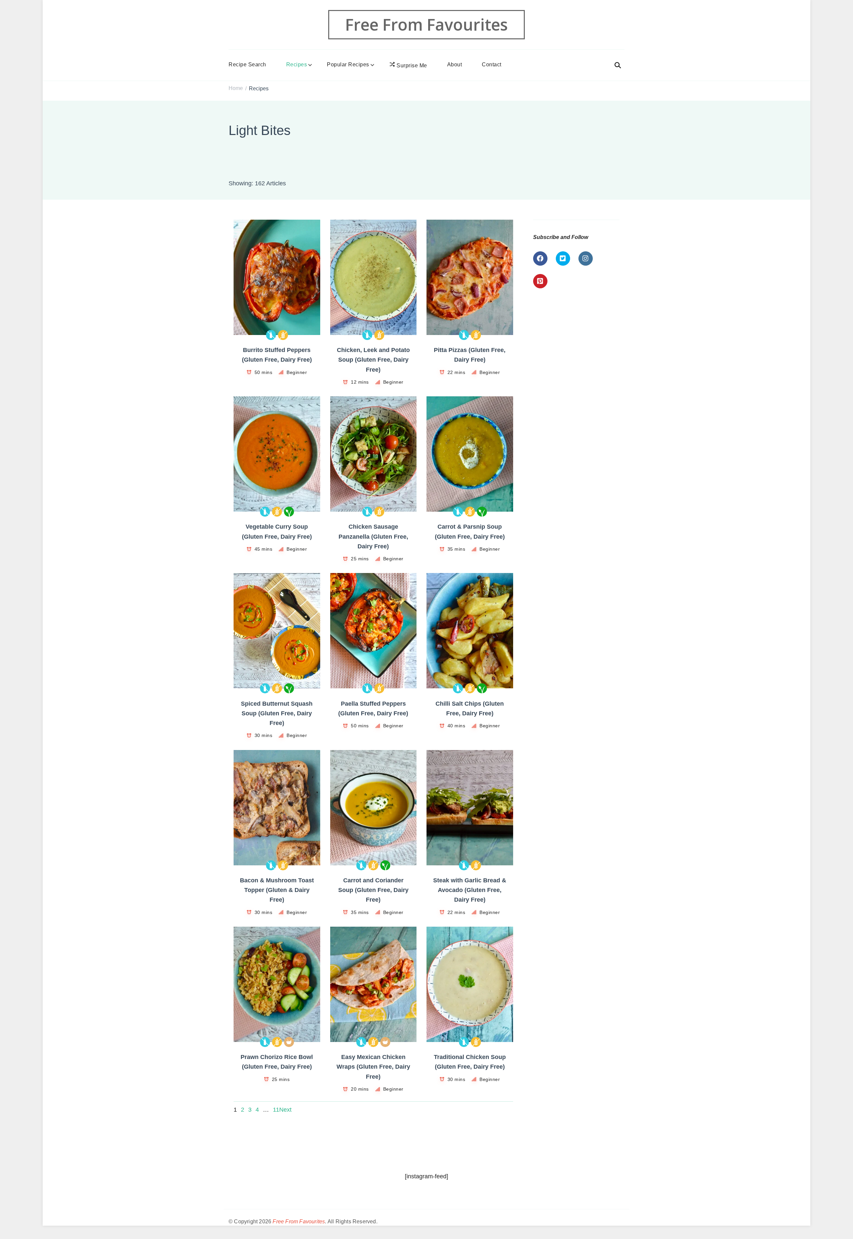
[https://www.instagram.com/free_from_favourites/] (585, 258)
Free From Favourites (426, 24)
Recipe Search (247, 64)
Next (285, 1109)
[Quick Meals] (289, 1042)
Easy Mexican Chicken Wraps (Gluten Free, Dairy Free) (373, 1067)
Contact (491, 64)
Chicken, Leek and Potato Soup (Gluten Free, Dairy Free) (373, 360)
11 (276, 1109)
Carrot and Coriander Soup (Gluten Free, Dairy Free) (373, 890)
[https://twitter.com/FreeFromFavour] (563, 258)
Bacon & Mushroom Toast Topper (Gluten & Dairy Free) (277, 890)
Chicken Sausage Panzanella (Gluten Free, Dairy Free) (373, 536)
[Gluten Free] (283, 335)
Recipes (296, 64)
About (454, 64)
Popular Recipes (348, 64)
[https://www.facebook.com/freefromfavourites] (540, 258)
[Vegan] (289, 512)
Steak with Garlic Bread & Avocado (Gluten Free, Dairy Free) (469, 890)
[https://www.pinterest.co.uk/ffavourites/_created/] (540, 281)
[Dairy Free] (271, 335)
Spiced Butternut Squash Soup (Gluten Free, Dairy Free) (277, 713)
